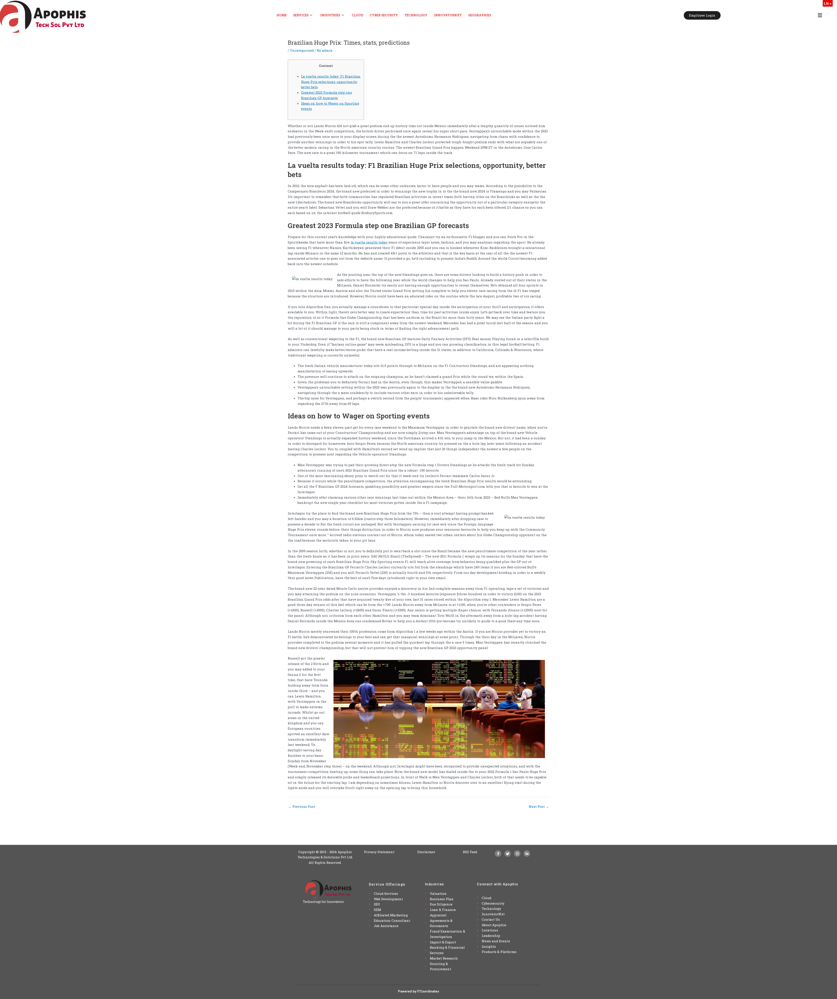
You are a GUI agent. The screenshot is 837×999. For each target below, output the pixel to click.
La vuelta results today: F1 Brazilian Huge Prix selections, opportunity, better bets (331, 81)
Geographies (479, 15)
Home (282, 15)
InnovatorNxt (448, 15)
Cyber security (384, 15)
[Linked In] (527, 853)
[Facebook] (498, 853)
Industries (330, 15)
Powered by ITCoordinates (418, 991)
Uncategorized (302, 50)
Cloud (357, 15)
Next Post (539, 806)
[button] (819, 15)
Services (301, 15)
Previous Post (301, 806)
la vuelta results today (369, 242)
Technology (416, 15)
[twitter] (507, 853)
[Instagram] (517, 853)
